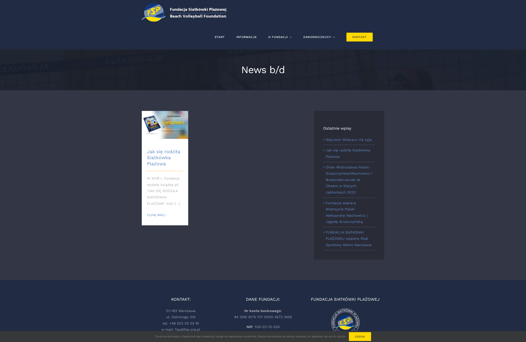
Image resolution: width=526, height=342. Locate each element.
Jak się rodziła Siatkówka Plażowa (163, 158)
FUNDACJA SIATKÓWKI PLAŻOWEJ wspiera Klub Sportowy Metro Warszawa (348, 238)
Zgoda (360, 336)
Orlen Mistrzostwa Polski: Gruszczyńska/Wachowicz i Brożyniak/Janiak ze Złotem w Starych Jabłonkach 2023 (349, 179)
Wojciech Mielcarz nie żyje (349, 140)
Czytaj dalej (155, 215)
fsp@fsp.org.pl (187, 329)
